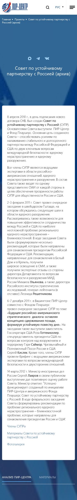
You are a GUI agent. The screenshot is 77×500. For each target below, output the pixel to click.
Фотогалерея (15, 444)
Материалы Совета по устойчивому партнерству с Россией (31, 435)
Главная (6, 19)
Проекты (20, 19)
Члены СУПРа (16, 426)
